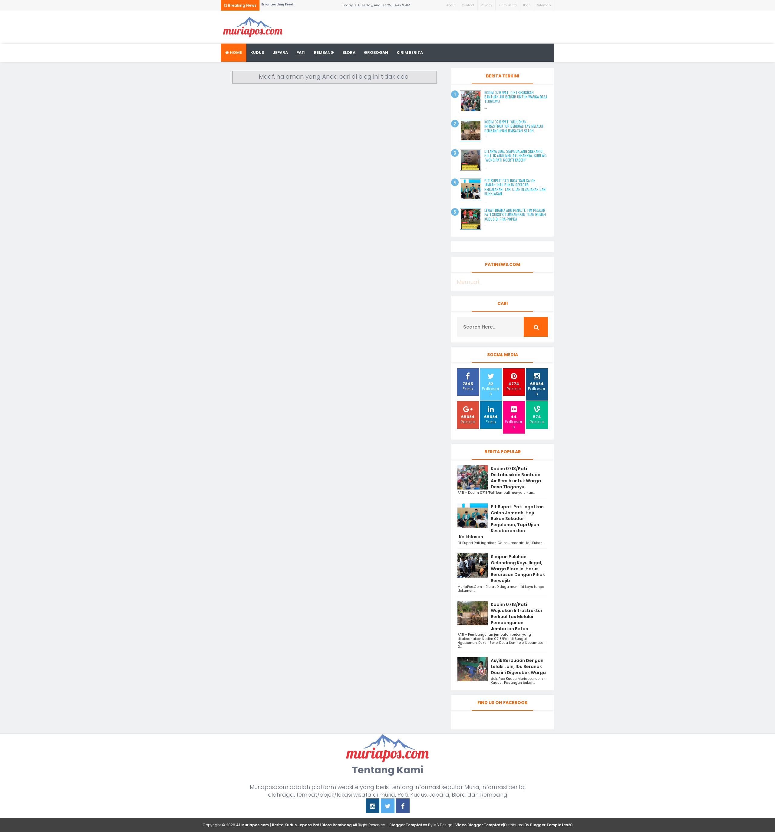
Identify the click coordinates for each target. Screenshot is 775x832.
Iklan (527, 5)
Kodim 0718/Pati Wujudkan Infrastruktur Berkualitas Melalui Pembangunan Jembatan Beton (513, 126)
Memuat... (469, 282)
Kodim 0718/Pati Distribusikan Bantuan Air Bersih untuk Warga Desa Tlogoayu (515, 97)
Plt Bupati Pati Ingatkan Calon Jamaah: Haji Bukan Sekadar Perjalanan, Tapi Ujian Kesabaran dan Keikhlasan (515, 187)
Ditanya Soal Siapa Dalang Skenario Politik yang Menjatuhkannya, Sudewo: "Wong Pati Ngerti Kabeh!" (515, 155)
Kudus (257, 52)
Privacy (486, 5)
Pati (300, 52)
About (451, 5)
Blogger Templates (408, 824)
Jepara (280, 52)
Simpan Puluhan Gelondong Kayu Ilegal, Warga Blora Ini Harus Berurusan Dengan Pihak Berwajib (518, 569)
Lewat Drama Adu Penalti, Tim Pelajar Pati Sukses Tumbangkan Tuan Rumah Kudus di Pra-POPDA (515, 214)
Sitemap (544, 5)
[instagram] (372, 807)
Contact (468, 5)
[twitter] (387, 807)
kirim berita (410, 52)
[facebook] (403, 807)
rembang (324, 52)
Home (235, 52)
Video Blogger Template (479, 824)
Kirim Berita (508, 5)
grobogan (376, 52)
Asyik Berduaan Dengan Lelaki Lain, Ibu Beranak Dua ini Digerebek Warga (518, 666)
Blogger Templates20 (551, 824)
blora (348, 52)
